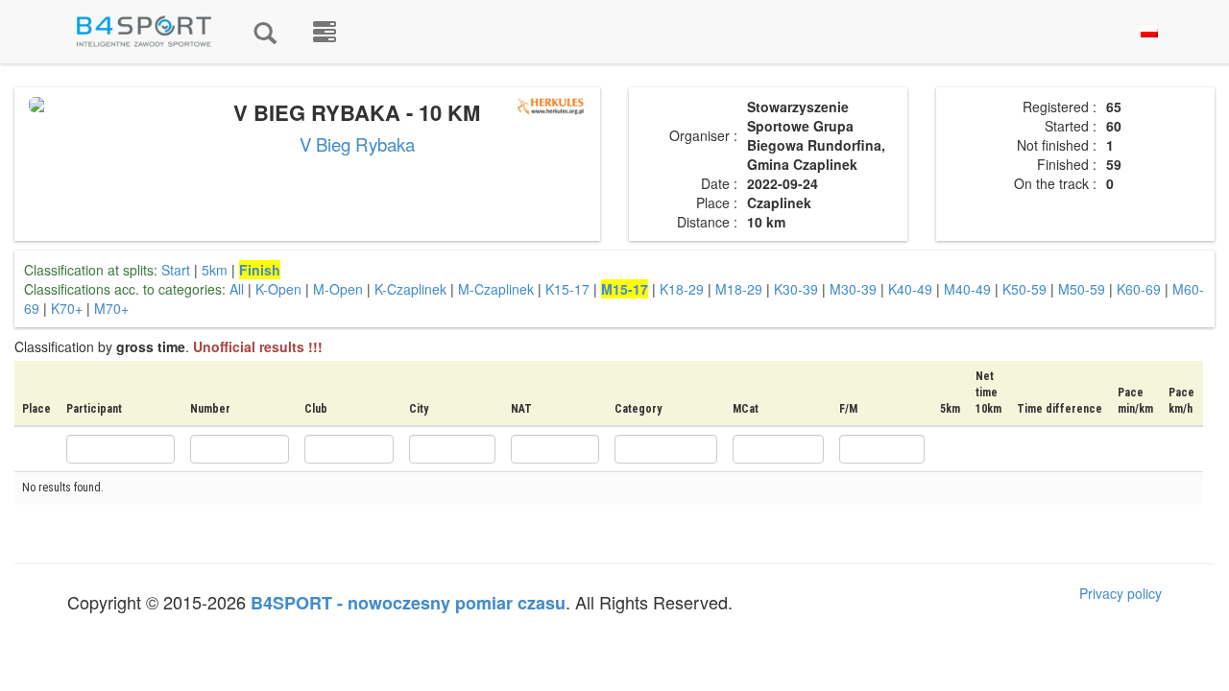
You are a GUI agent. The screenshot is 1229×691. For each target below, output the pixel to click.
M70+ (111, 308)
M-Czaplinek (496, 288)
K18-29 (682, 288)
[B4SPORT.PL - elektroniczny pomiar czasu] (325, 32)
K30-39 (796, 288)
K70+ (67, 308)
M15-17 (624, 288)
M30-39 (853, 288)
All (236, 288)
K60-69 (1139, 288)
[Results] (265, 32)
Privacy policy (1120, 593)
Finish (259, 269)
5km (215, 269)
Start (175, 269)
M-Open (338, 288)
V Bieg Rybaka (357, 143)
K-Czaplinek (410, 288)
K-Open (278, 288)
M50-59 (1081, 288)
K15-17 (567, 288)
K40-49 (910, 288)
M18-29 (738, 288)
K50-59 (1024, 288)
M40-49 (967, 288)
